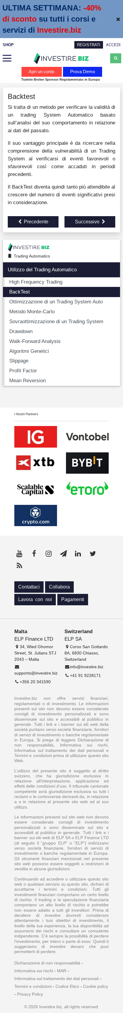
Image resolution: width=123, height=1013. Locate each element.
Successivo (87, 221)
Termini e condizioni (33, 986)
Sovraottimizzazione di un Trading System (56, 321)
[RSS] (19, 566)
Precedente (36, 221)
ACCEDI (113, 45)
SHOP (8, 45)
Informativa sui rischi (33, 970)
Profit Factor (23, 371)
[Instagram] (49, 554)
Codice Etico (67, 986)
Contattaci (29, 586)
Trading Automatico (32, 256)
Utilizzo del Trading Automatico (42, 270)
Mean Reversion (27, 380)
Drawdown (21, 331)
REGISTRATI (88, 45)
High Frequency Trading (35, 282)
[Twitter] (93, 554)
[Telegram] (63, 554)
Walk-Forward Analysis (35, 341)
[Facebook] (34, 554)
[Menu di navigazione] (7, 58)
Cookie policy (95, 986)
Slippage (18, 361)
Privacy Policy (30, 994)
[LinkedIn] (78, 554)
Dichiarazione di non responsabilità (47, 963)
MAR (61, 970)
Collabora (59, 586)
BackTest (19, 292)
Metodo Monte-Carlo (32, 311)
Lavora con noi (35, 599)
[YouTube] (19, 554)
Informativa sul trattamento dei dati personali (56, 978)
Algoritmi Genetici (29, 351)
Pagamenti (72, 599)
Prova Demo (82, 71)
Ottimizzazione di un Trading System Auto (56, 302)
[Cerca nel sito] (115, 58)
